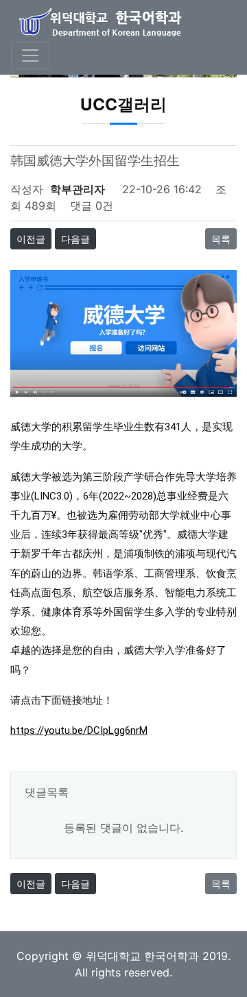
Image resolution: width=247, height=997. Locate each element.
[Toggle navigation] (30, 55)
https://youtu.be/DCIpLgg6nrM (79, 730)
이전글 (30, 239)
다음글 (75, 239)
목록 (221, 239)
